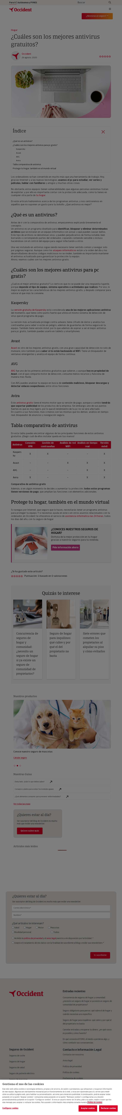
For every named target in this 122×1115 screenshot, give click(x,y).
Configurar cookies (10, 1108)
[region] (61, 1097)
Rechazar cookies (108, 1108)
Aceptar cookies (88, 1108)
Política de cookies (95, 1102)
